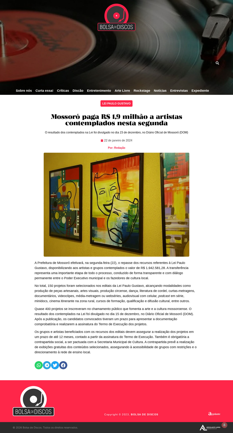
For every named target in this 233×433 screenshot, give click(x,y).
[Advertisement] (112, 59)
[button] (217, 63)
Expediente (200, 90)
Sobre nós (24, 90)
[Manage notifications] (224, 425)
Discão (78, 90)
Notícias (160, 90)
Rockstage (142, 90)
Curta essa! (44, 90)
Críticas (63, 90)
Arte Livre (122, 90)
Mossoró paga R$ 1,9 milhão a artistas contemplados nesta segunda (116, 120)
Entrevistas (179, 90)
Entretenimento (99, 90)
